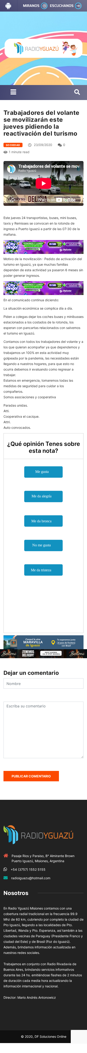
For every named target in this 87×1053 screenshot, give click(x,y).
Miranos (31, 6)
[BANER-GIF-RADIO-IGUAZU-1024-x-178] (43, 247)
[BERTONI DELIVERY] (43, 653)
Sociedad (13, 145)
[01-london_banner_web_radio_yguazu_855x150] (43, 642)
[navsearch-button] (77, 92)
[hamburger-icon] (13, 92)
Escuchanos (62, 6)
